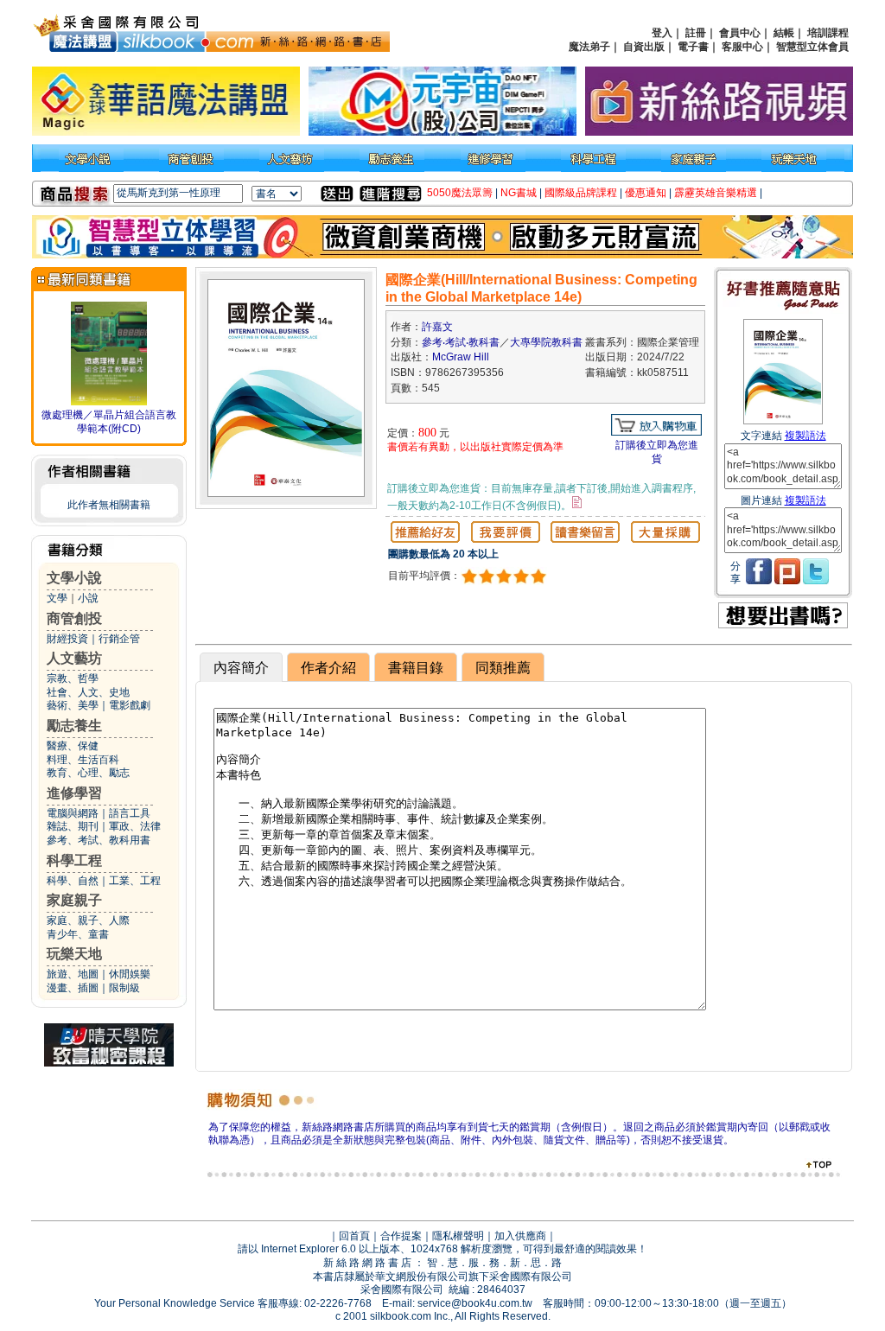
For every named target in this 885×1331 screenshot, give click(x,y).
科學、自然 (73, 881)
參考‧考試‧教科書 (461, 342)
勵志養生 (74, 725)
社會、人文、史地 (88, 692)
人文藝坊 (74, 658)
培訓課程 (828, 33)
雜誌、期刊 (73, 826)
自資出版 (644, 47)
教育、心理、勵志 (88, 773)
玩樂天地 (74, 953)
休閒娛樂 (129, 974)
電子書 (693, 47)
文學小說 (74, 577)
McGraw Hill (460, 357)
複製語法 (805, 436)
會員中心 (740, 33)
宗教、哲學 (73, 678)
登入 (662, 33)
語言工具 (129, 813)
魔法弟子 (589, 47)
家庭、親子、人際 (88, 920)
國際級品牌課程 (580, 193)
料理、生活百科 (83, 760)
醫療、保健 (73, 746)
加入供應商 (520, 1236)
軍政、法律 (135, 826)
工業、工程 (135, 881)
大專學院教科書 (546, 342)
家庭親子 (74, 900)
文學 (57, 598)
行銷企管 (119, 639)
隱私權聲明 (458, 1236)
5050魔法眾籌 (460, 193)
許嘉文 (437, 327)
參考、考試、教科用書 (98, 840)
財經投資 (67, 639)
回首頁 (354, 1236)
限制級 (124, 988)
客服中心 (742, 47)
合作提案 (401, 1236)
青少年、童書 (78, 934)
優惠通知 (645, 193)
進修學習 (74, 793)
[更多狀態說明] (577, 502)
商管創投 (74, 618)
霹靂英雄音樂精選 (715, 193)
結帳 (784, 33)
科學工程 (74, 860)
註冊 (695, 33)
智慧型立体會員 (812, 47)
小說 (88, 598)
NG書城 (518, 193)
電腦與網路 (73, 813)
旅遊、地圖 (73, 974)
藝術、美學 (73, 705)
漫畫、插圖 (73, 988)
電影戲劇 (129, 705)
